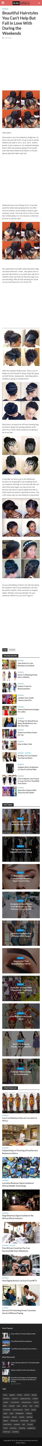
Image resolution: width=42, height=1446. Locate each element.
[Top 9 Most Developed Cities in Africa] (6, 1351)
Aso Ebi (26, 1395)
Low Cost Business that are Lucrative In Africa (19, 1119)
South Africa (7, 1424)
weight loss (31, 1428)
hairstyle (12, 650)
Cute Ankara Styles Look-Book (21, 1017)
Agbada (12, 1395)
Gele (18, 1406)
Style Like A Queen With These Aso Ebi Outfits (27, 791)
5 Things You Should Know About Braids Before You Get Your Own (28, 723)
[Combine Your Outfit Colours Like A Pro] (9, 699)
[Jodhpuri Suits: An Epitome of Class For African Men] (9, 768)
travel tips (13, 1428)
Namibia (29, 1417)
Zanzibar (15, 1432)
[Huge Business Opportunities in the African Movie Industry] (21, 1200)
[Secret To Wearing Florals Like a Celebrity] (9, 676)
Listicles (28, 753)
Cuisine (35, 1399)
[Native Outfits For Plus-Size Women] (6, 1372)
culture (5, 1402)
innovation (6, 1410)
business (6, 1399)
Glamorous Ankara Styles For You (27, 734)
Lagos (5, 1413)
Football (11, 1406)
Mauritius (6, 1417)
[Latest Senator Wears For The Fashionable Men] (6, 1364)
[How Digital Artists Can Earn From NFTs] (21, 1265)
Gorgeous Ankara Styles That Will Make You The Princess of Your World (21, 906)
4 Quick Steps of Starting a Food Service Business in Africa (20, 1151)
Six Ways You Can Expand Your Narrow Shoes (27, 757)
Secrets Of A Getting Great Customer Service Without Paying (19, 1311)
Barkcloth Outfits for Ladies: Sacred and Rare (21, 823)
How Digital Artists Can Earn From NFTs (19, 1280)
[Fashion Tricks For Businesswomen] (9, 687)
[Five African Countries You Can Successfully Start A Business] (21, 1233)
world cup (6, 1432)
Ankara (19, 1395)
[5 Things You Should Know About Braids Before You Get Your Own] (9, 722)
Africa (5, 1395)
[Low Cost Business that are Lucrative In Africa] (21, 1102)
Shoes (33, 1421)
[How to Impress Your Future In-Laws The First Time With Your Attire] (9, 780)
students (17, 1424)
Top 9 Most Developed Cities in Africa (24, 1349)
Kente (27, 1410)
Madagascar (20, 1413)
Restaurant (14, 1421)
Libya (11, 1413)
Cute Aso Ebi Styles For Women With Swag (21, 934)
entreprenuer (26, 1402)
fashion (35, 1402)
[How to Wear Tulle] (9, 745)
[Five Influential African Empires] (6, 1343)
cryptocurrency (25, 1399)
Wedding (22, 1428)
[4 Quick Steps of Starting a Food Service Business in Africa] (21, 1135)
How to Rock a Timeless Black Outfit (23, 1334)
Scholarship (24, 1421)
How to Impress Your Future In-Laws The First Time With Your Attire (28, 781)
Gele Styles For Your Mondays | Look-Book (26, 664)
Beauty (34, 1395)
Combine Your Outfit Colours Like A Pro (26, 699)
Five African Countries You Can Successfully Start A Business (16, 1249)
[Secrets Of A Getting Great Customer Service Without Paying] (21, 1295)
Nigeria (5, 1421)
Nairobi (21, 1417)
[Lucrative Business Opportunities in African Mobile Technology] (21, 1167)
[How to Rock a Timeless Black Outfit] (6, 1336)
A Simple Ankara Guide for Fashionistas (21, 1073)
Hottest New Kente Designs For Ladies (28, 711)
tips (23, 1424)
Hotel (36, 1406)
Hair (31, 1406)
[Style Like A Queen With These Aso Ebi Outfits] (9, 791)
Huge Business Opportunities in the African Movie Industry (17, 1216)
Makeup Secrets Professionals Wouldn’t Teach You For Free (21, 878)
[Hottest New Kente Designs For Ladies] (9, 710)
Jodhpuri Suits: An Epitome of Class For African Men (28, 768)
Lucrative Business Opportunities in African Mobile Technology (18, 1184)
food (4, 1406)
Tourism (30, 1424)
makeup (29, 1413)
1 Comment (16, 1384)
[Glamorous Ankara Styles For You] (9, 733)
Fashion (5, 9)
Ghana (25, 1406)
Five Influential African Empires (21, 1341)
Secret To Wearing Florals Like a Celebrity (27, 676)
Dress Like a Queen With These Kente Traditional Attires (21, 990)
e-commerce (15, 1402)
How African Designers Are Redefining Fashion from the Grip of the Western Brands (24, 1379)
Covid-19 (15, 1399)
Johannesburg (17, 1410)
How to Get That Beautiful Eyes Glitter (21, 962)
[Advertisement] (21, 65)
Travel (5, 1428)
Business (5, 1115)
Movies (14, 1417)
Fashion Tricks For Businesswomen (25, 687)
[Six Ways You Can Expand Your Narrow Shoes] (9, 757)
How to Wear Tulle (25, 744)
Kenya (33, 1410)
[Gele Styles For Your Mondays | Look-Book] (9, 664)
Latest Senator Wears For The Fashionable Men (25, 1363)
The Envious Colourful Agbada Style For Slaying (21, 850)
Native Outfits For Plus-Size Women (23, 1370)
